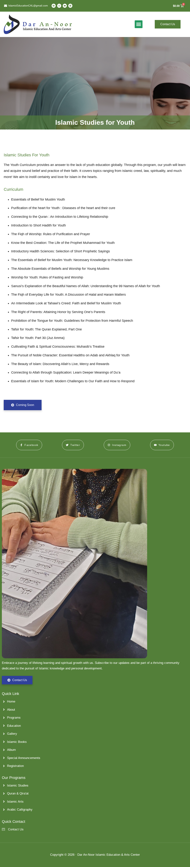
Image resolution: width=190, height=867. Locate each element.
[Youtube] (65, 6)
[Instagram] (59, 6)
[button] (138, 24)
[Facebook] (54, 6)
